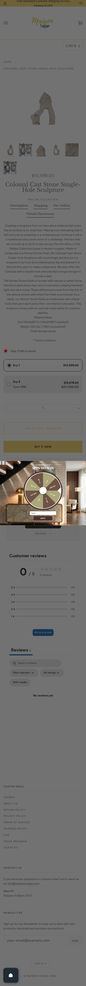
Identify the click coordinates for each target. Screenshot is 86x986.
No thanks (43, 522)
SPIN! (43, 518)
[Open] (10, 975)
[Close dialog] (83, 463)
